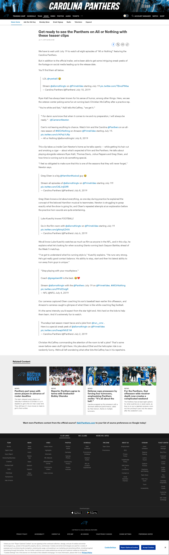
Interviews (48, 454)
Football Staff (9, 465)
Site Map (70, 534)
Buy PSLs (163, 452)
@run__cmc (97, 322)
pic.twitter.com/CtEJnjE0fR (55, 186)
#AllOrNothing (63, 130)
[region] (84, 547)
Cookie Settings (125, 534)
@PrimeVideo (76, 86)
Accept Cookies (148, 547)
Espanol (29, 469)
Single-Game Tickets (163, 469)
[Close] (165, 547)
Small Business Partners (125, 479)
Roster (9, 446)
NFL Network (48, 458)
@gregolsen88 (55, 278)
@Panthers (113, 127)
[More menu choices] (82, 16)
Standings (9, 473)
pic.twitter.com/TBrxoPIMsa (114, 86)
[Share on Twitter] (118, 46)
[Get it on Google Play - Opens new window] (92, 514)
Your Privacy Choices (104, 534)
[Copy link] (127, 45)
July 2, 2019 (80, 333)
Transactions (9, 476)
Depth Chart (9, 450)
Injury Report (9, 454)
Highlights (48, 450)
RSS (125, 450)
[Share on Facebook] (113, 46)
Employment (125, 446)
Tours (144, 484)
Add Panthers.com (86, 422)
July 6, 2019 (80, 233)
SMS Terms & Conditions (125, 467)
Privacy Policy (21, 534)
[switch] (126, 15)
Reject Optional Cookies (129, 547)
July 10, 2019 (83, 89)
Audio (29, 452)
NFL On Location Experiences (87, 465)
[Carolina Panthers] (84, 523)
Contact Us (125, 473)
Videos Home (48, 446)
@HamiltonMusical (69, 175)
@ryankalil (52, 78)
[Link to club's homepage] (6, 16)
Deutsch (29, 465)
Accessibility (144, 488)
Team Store (106, 446)
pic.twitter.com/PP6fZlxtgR (54, 289)
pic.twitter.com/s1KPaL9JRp (55, 134)
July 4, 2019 (62, 292)
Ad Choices (85, 534)
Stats (9, 469)
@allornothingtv (58, 86)
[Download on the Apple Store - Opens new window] (76, 513)
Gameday (68, 452)
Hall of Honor (9, 480)
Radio (29, 461)
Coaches (9, 461)
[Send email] (123, 46)
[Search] (133, 15)
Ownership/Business (9, 458)
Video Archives (48, 473)
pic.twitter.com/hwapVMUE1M (56, 330)
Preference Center (146, 534)
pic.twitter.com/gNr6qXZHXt (55, 229)
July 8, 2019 (81, 138)
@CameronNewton (59, 119)
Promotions (106, 450)
